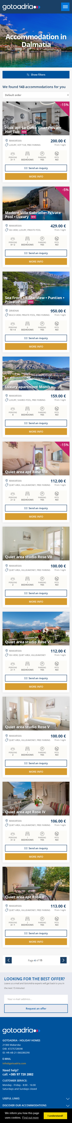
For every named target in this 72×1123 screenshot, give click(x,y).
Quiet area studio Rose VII (28, 557)
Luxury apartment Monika (29, 387)
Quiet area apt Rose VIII (26, 472)
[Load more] (62, 960)
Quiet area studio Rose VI (28, 642)
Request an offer (36, 1008)
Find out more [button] (30, 1117)
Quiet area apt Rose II (24, 897)
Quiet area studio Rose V (27, 727)
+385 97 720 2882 (21, 1074)
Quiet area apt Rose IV (25, 812)
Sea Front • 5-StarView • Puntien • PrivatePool (34, 300)
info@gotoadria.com (14, 1063)
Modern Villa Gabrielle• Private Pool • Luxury (33, 215)
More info (36, 176)
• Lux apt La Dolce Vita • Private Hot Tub (33, 130)
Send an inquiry (38, 168)
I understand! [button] (55, 1115)
